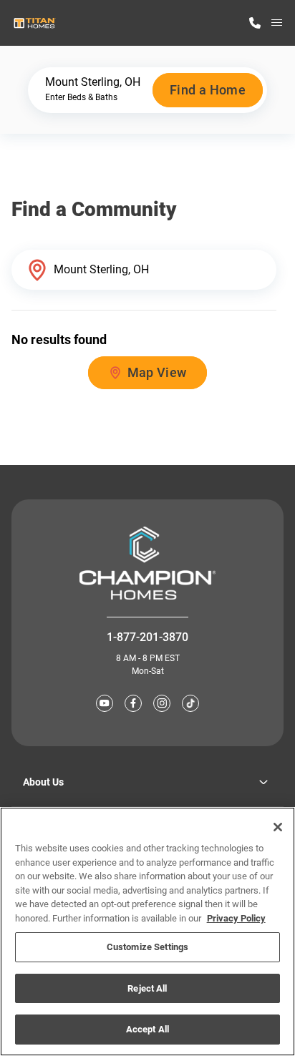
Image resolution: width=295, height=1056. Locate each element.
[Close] (278, 827)
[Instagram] (161, 703)
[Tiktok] (190, 703)
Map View (157, 372)
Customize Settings (147, 947)
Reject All (147, 988)
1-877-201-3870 (147, 637)
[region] (147, 931)
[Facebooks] (133, 703)
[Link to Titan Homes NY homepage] (34, 22)
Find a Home (208, 89)
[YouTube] (104, 703)
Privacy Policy (236, 918)
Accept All (147, 1029)
